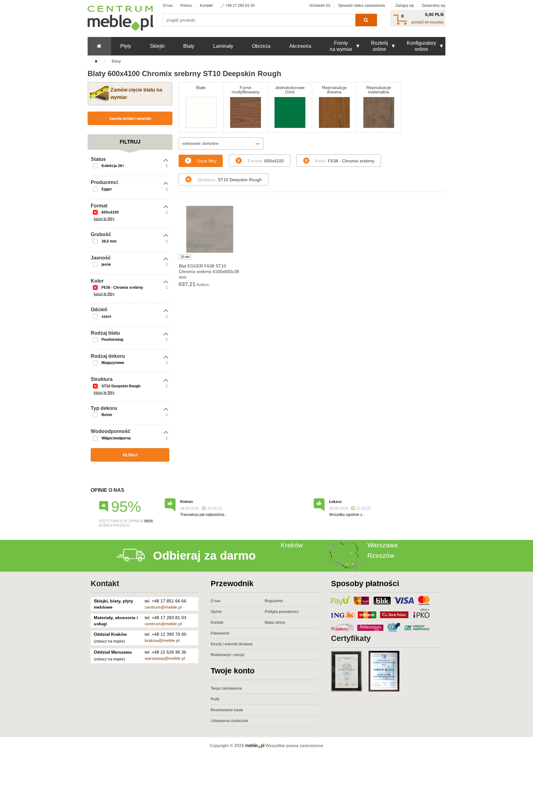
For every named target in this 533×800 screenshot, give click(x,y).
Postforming (112, 339)
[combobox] (221, 143)
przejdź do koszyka (427, 22)
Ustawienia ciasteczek (229, 721)
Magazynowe (112, 363)
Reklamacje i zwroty (227, 655)
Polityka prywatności (282, 612)
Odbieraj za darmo (204, 555)
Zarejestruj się (433, 5)
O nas (168, 5)
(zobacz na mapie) (109, 641)
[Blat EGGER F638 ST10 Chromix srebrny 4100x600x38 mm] (210, 229)
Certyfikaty (351, 638)
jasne (106, 264)
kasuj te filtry (104, 219)
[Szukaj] (366, 20)
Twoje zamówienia (226, 688)
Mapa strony (275, 622)
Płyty (125, 46)
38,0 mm (109, 241)
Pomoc (186, 5)
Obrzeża (261, 46)
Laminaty (223, 46)
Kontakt (206, 5)
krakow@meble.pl (162, 640)
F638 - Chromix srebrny (122, 287)
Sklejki (157, 46)
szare (106, 316)
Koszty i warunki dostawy (232, 644)
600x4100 (110, 212)
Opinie (216, 612)
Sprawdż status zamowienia (361, 5)
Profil (215, 699)
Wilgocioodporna (116, 438)
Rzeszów (380, 555)
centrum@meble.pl (163, 607)
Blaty (188, 46)
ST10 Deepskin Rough (120, 386)
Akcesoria (300, 46)
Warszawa (382, 545)
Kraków (292, 545)
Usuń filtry (207, 160)
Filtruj (130, 455)
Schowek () (319, 5)
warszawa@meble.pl (165, 658)
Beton (106, 415)
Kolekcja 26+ (112, 166)
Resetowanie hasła (227, 710)
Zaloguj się (404, 5)
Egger (106, 189)
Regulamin (274, 601)
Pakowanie (220, 633)
